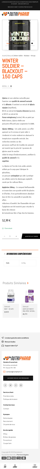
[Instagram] (16, 385)
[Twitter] (10, 385)
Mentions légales (23, 455)
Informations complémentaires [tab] (19, 254)
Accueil (4, 56)
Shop (5, 467)
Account (15, 467)
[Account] (15, 465)
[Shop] (5, 465)
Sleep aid (10, 56)
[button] (7, 86)
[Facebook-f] (5, 385)
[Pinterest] (21, 385)
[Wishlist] (35, 465)
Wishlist (35, 467)
